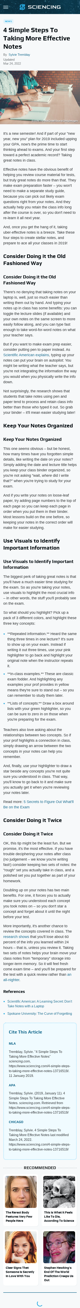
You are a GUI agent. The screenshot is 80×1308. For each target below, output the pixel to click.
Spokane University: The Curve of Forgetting (39, 1013)
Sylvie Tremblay (19, 54)
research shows (16, 937)
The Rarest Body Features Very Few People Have (19, 1217)
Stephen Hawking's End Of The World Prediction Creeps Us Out (58, 1274)
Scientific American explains (26, 355)
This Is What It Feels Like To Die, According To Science (59, 1217)
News (8, 21)
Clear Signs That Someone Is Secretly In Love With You (20, 1272)
